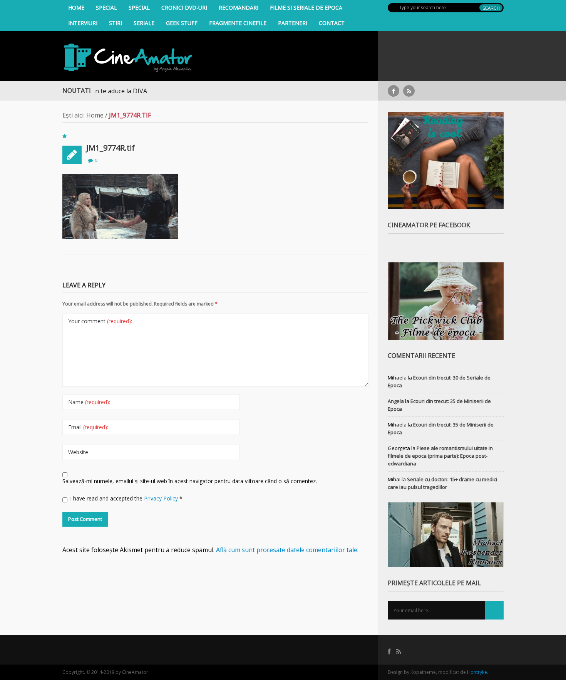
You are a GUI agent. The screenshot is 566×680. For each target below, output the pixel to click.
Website (78, 452)
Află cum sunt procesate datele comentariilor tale (286, 550)
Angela (396, 401)
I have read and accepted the (126, 498)
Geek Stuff (182, 23)
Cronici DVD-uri (184, 7)
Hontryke (477, 672)
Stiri (115, 23)
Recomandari (238, 7)
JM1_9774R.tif (110, 148)
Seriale (144, 23)
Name (89, 402)
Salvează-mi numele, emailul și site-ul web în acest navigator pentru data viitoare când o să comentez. (189, 481)
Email (88, 427)
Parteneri (292, 23)
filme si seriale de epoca (306, 7)
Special (106, 7)
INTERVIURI (82, 23)
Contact (332, 23)
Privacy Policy (161, 498)
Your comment (100, 321)
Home (76, 7)
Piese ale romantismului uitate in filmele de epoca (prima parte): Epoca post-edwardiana (440, 456)
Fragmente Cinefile (237, 23)
